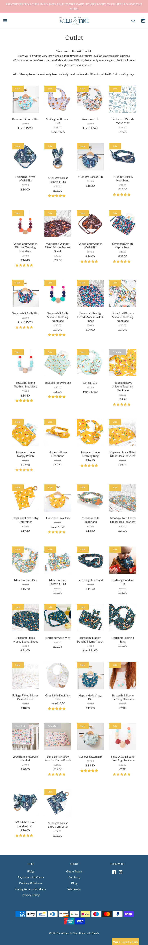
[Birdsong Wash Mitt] (57, 617)
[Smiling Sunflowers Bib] (57, 99)
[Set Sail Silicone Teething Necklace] (25, 362)
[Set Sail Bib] (90, 362)
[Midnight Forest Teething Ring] (57, 157)
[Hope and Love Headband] (57, 432)
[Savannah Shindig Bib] (25, 293)
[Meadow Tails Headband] (90, 498)
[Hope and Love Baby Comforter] (25, 498)
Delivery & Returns (30, 883)
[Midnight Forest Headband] (122, 156)
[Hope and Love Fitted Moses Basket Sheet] (122, 432)
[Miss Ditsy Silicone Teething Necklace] (122, 736)
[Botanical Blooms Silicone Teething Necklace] (122, 293)
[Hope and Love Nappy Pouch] (25, 432)
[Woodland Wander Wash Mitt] (90, 223)
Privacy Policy (31, 895)
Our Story (74, 877)
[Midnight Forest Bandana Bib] (25, 802)
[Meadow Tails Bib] (25, 560)
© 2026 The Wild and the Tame (64, 933)
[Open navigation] (5, 21)
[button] (57, 195)
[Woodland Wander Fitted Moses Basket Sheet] (57, 223)
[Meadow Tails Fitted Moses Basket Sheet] (122, 498)
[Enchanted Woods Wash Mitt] (122, 99)
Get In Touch (74, 871)
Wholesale (74, 889)
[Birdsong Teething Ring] (122, 617)
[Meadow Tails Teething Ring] (57, 560)
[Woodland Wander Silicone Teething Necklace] (25, 223)
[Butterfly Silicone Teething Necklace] (122, 675)
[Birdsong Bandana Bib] (122, 560)
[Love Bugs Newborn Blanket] (25, 736)
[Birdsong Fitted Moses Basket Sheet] (25, 617)
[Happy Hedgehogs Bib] (90, 675)
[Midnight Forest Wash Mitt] (25, 156)
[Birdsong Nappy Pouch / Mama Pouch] (90, 617)
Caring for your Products (30, 889)
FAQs (30, 871)
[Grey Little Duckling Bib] (57, 675)
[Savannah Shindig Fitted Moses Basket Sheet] (90, 293)
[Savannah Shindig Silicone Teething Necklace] (57, 293)
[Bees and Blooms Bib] (25, 99)
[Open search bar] (133, 21)
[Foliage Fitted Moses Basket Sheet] (25, 675)
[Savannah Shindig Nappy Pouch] (122, 223)
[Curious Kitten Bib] (90, 736)
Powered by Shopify (89, 933)
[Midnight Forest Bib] (90, 156)
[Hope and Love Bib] (57, 498)
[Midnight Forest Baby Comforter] (57, 803)
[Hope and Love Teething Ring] (90, 432)
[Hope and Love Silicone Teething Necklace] (122, 362)
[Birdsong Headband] (90, 560)
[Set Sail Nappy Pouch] (57, 362)
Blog (74, 883)
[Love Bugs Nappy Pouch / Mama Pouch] (57, 736)
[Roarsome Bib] (90, 99)
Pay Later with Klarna (31, 877)
